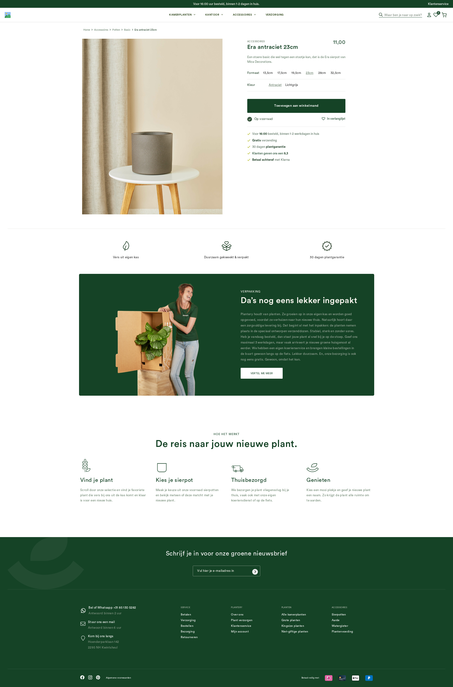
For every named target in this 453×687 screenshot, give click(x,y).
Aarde (336, 620)
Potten (116, 30)
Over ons (237, 614)
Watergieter (340, 625)
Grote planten (290, 620)
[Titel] (8, 15)
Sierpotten (339, 614)
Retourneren (189, 637)
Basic (127, 30)
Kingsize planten (292, 625)
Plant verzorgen (241, 620)
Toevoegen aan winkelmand (296, 105)
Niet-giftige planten (294, 631)
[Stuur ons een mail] (84, 624)
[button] (333, 119)
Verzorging (188, 620)
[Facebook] (82, 677)
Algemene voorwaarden (118, 678)
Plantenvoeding (342, 631)
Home (86, 30)
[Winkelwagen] (445, 15)
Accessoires (101, 30)
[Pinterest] (98, 677)
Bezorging (188, 631)
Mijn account (240, 631)
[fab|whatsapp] (84, 610)
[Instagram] (90, 677)
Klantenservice (241, 625)
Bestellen (187, 625)
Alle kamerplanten (293, 614)
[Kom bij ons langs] (84, 638)
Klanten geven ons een (270, 153)
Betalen (186, 614)
